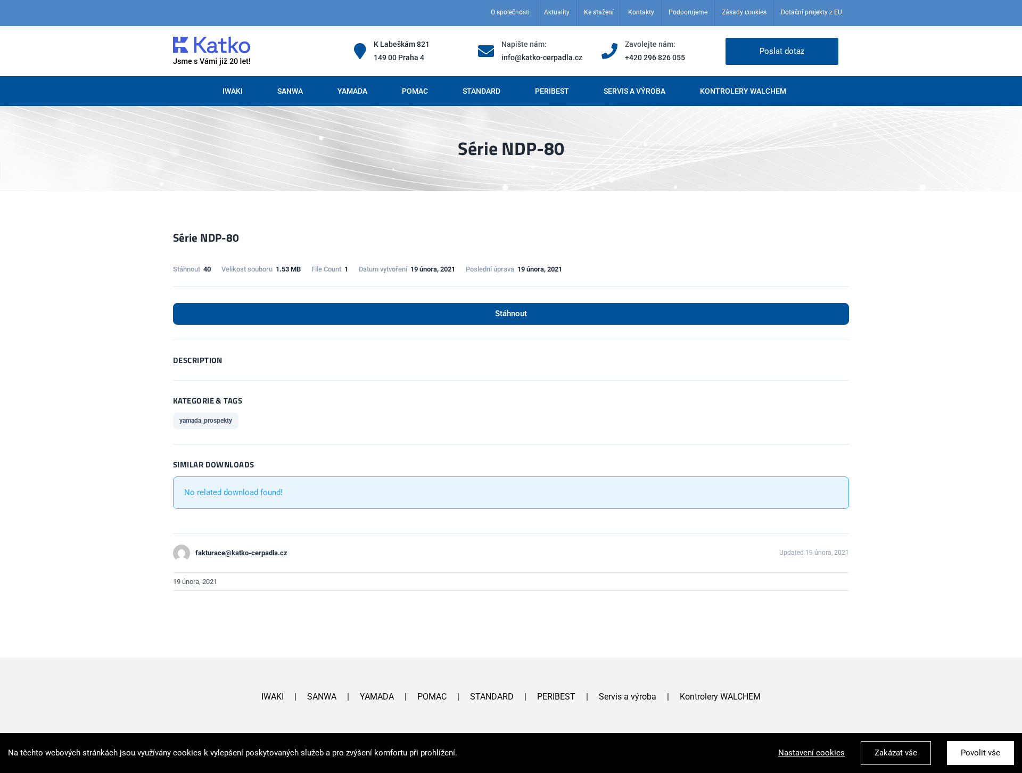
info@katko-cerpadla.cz (541, 57)
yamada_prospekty (205, 420)
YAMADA (377, 697)
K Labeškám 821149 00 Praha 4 (402, 51)
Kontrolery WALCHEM (720, 697)
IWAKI (272, 697)
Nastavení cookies (811, 753)
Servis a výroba (627, 697)
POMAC (432, 697)
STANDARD (492, 697)
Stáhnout (511, 313)
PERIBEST (556, 697)
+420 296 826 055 (655, 57)
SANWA (321, 697)
